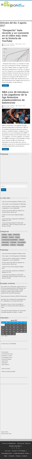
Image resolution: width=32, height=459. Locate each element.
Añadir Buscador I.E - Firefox (21, 453)
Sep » (6, 335)
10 (14, 327)
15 (6, 329)
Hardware (4, 237)
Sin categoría (21, 242)
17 (14, 329)
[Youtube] (19, 448)
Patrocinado (5, 242)
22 (6, 331)
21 (3, 331)
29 (6, 334)
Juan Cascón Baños (8, 44)
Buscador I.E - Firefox (7, 355)
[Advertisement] (14, 167)
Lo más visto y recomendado (9, 239)
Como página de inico (7, 357)
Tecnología (20, 245)
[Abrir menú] (2, 4)
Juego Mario (5, 362)
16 (10, 329)
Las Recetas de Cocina (7, 354)
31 (14, 334)
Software (13, 245)
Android (4, 234)
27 (25, 331)
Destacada (6, 45)
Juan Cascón (20, 443)
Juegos (12, 107)
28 (3, 334)
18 (17, 329)
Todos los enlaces (6, 368)
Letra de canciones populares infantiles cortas (14, 201)
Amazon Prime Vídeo (6, 433)
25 (17, 331)
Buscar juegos (5, 352)
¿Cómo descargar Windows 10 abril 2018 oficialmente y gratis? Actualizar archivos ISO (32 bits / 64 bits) (14, 224)
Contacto (24, 456)
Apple (10, 234)
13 (25, 327)
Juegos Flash (5, 361)
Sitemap (18, 456)
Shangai (23, 450)
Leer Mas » (5, 85)
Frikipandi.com (12, 443)
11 (17, 327)
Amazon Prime (4, 432)
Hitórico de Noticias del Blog (8, 371)
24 (14, 331)
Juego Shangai (5, 364)
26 (21, 331)
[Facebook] (14, 448)
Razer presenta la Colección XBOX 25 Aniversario (14, 296)
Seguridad (13, 242)
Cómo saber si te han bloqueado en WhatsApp (14, 204)
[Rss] (12, 448)
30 (10, 334)
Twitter (5, 456)
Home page (7, 450)
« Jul (2, 335)
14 (3, 329)
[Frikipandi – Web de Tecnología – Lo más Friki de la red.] (16, 4)
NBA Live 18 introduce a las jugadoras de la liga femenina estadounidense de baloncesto (15, 97)
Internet (12, 45)
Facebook (11, 456)
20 (25, 329)
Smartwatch (5, 245)
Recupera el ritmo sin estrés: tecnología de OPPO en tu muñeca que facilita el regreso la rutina (12, 306)
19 (21, 329)
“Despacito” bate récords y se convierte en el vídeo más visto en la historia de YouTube (15, 35)
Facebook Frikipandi (6, 359)
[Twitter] (16, 448)
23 (10, 331)
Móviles (22, 239)
